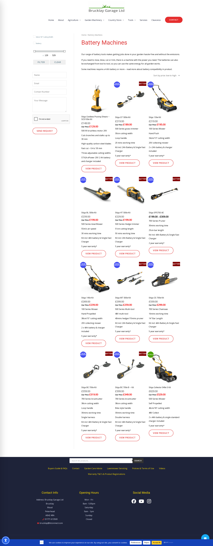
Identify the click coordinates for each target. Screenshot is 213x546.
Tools (130, 20)
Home (51, 20)
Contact (75, 468)
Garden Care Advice (93, 468)
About (61, 20)
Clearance (156, 20)
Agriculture (73, 20)
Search (138, 460)
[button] (74, 20)
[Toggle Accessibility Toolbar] (5, 540)
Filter (41, 62)
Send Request (45, 131)
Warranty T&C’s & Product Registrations (106, 474)
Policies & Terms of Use (143, 468)
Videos (162, 468)
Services (143, 20)
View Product (94, 168)
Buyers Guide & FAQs (57, 468)
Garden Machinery (93, 20)
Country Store (114, 20)
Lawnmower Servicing (117, 468)
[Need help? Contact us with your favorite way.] (205, 538)
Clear (57, 62)
